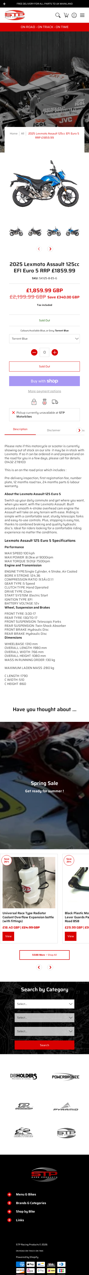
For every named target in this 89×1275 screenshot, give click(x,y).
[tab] (20, 430)
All (22, 133)
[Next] (50, 249)
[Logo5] (65, 1133)
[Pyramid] (65, 1106)
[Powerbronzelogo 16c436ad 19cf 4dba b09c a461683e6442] (65, 1077)
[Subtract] (34, 352)
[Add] (55, 352)
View (8, 936)
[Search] (58, 15)
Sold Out (44, 366)
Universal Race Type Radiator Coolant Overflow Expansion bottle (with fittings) (28, 917)
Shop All (44, 955)
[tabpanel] (44, 567)
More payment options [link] (44, 391)
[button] (66, 15)
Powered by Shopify (27, 1257)
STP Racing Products (27, 1245)
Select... (22, 1004)
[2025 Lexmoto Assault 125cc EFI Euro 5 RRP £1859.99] (16, 231)
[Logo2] (23, 1133)
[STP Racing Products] (15, 15)
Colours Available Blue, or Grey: (45, 331)
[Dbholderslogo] (23, 1077)
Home (14, 133)
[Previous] (39, 967)
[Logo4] (23, 1106)
